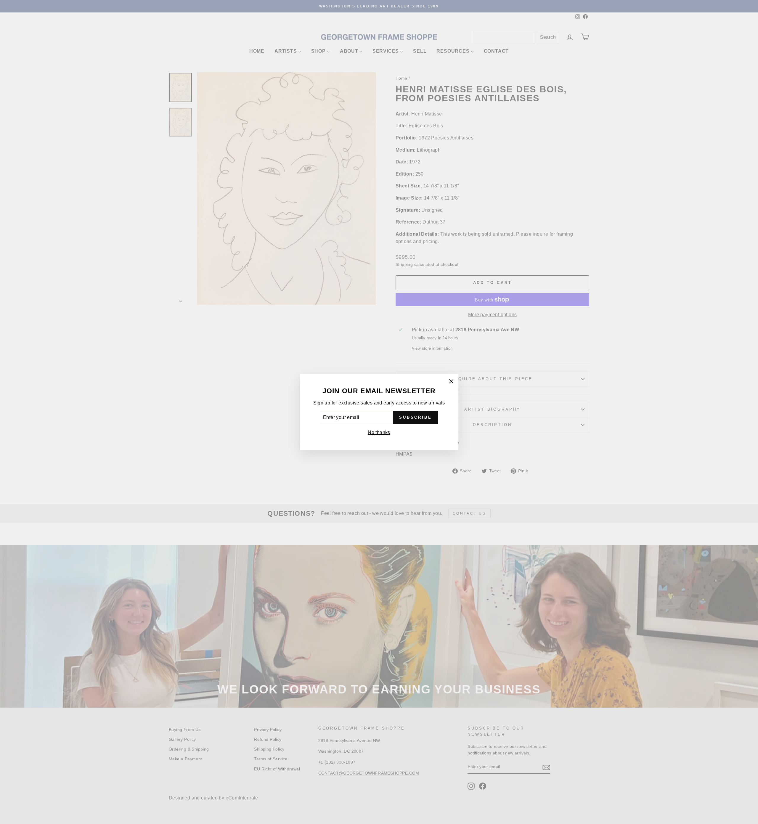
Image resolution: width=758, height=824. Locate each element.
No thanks (379, 432)
